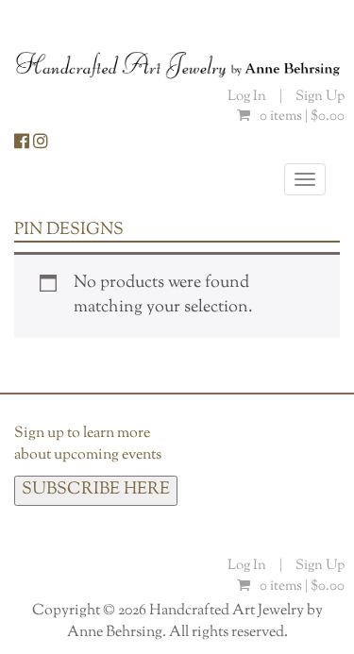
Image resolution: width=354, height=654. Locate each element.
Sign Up (320, 97)
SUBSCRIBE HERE (96, 490)
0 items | (302, 116)
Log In (248, 97)
